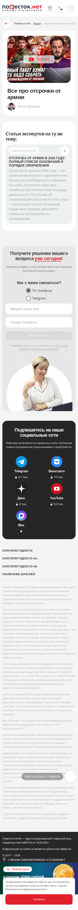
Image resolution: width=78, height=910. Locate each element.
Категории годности (17, 550)
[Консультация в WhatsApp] (70, 777)
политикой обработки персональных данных (43, 347)
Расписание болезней (18, 574)
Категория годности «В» (20, 566)
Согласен (39, 899)
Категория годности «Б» (20, 558)
